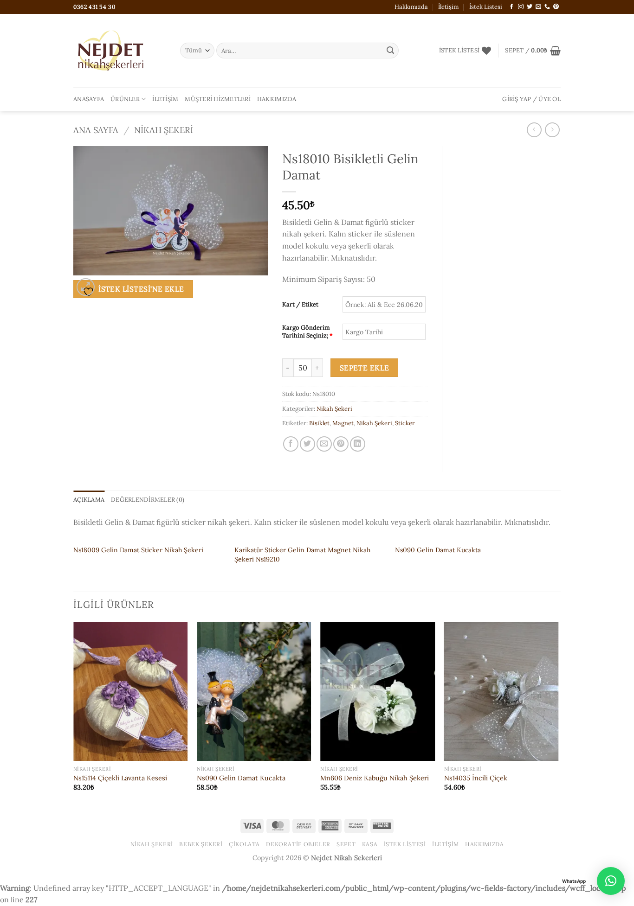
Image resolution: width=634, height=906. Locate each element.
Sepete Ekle (364, 367)
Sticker (405, 423)
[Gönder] (390, 50)
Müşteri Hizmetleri (218, 99)
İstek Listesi (485, 7)
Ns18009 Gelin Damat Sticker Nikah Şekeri (138, 550)
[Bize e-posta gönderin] (538, 7)
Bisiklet (319, 423)
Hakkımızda (411, 7)
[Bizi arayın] (547, 7)
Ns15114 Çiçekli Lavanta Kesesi (120, 778)
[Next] (558, 714)
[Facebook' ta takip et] (511, 7)
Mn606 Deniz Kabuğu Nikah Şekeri (374, 778)
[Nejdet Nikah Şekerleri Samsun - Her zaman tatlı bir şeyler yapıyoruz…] (119, 50)
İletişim (448, 7)
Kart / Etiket (300, 304)
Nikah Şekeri (163, 129)
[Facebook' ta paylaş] (290, 444)
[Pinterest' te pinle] (341, 444)
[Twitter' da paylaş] (307, 444)
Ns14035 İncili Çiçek (475, 778)
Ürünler (125, 99)
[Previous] (74, 714)
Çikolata (244, 844)
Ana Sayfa (95, 129)
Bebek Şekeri (200, 844)
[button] (533, 50)
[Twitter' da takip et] (529, 7)
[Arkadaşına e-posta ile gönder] (324, 444)
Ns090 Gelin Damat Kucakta (438, 550)
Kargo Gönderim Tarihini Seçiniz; (307, 331)
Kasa (369, 844)
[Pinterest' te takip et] (556, 7)
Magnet (343, 423)
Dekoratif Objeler (298, 844)
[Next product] (534, 129)
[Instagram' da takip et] (521, 7)
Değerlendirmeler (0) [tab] (147, 500)
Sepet (346, 844)
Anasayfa (88, 99)
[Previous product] (552, 129)
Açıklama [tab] (88, 500)
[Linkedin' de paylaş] (357, 444)
